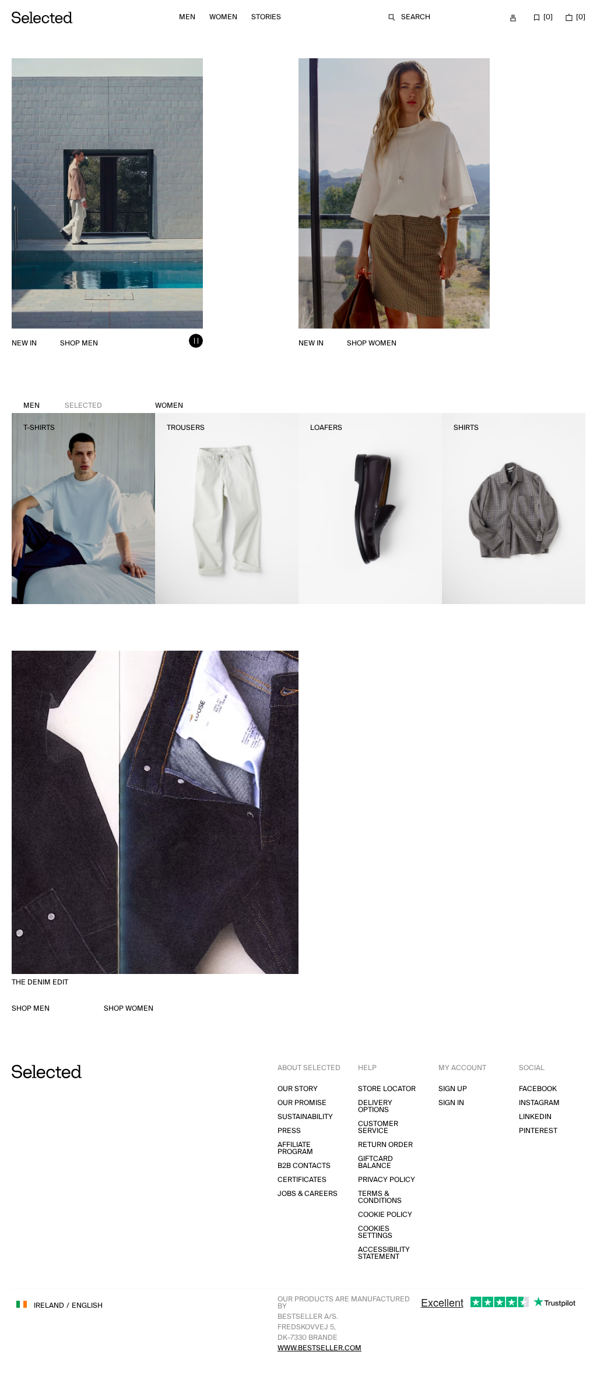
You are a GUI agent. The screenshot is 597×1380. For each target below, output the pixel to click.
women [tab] (169, 406)
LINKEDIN (535, 1117)
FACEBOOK (538, 1089)
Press (289, 1131)
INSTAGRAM (539, 1103)
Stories (266, 17)
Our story (298, 1089)
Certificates (302, 1180)
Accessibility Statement (384, 1253)
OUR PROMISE (302, 1103)
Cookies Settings (375, 1232)
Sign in (451, 1103)
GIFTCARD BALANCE (375, 1162)
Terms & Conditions (380, 1197)
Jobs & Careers (308, 1194)
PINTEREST (538, 1131)
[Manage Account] (513, 18)
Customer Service (378, 1127)
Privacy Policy (386, 1180)
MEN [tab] (62, 406)
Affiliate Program (295, 1148)
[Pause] (196, 341)
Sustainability (305, 1117)
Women (223, 17)
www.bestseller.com (319, 1348)
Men (187, 17)
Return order (385, 1145)
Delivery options (375, 1106)
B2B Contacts (304, 1166)
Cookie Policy (385, 1215)
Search (415, 17)
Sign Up (452, 1089)
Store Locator (387, 1089)
